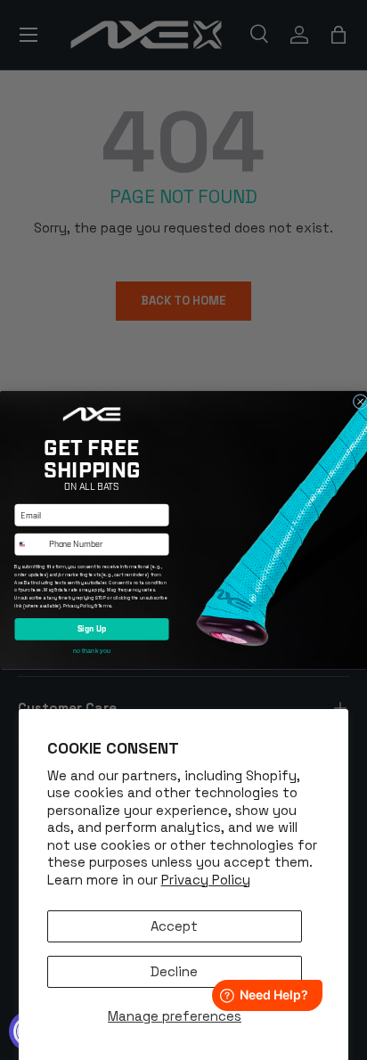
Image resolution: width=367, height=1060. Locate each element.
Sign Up (92, 629)
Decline (174, 971)
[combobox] (30, 544)
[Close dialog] (360, 401)
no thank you (91, 650)
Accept (174, 925)
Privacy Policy (205, 879)
